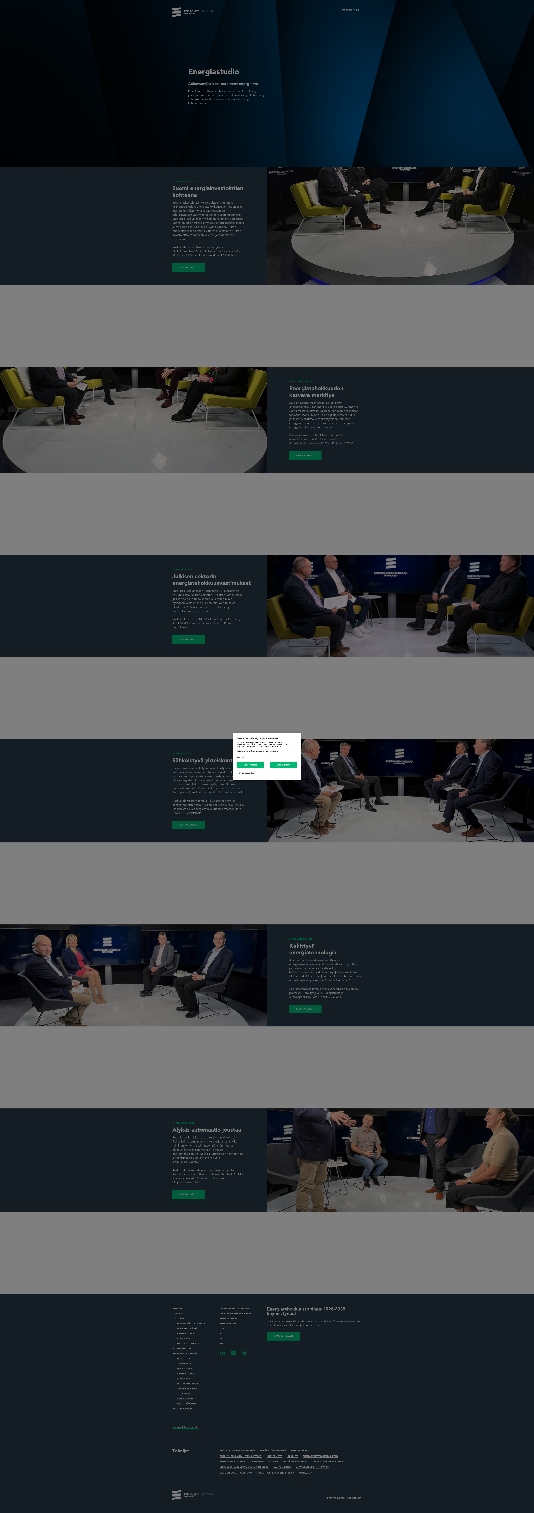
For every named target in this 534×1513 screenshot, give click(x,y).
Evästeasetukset (247, 773)
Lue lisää (240, 757)
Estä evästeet (283, 765)
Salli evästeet (250, 765)
